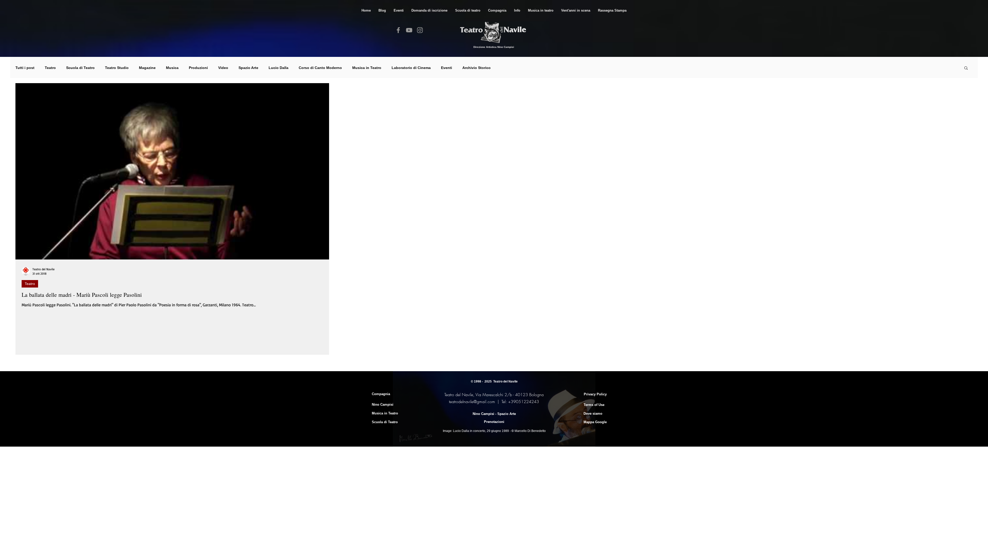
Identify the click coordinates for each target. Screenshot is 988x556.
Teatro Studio (117, 68)
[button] (467, 10)
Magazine (147, 68)
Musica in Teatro (366, 68)
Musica (172, 68)
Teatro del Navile (505, 381)
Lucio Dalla (278, 68)
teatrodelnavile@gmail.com (472, 401)
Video (223, 68)
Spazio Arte (248, 68)
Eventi (446, 68)
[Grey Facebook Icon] (398, 30)
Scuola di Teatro (80, 68)
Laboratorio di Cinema (411, 68)
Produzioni (198, 68)
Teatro (50, 68)
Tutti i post (24, 68)
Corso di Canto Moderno (320, 68)
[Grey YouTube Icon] (409, 30)
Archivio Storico (476, 68)
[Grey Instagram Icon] (420, 30)
